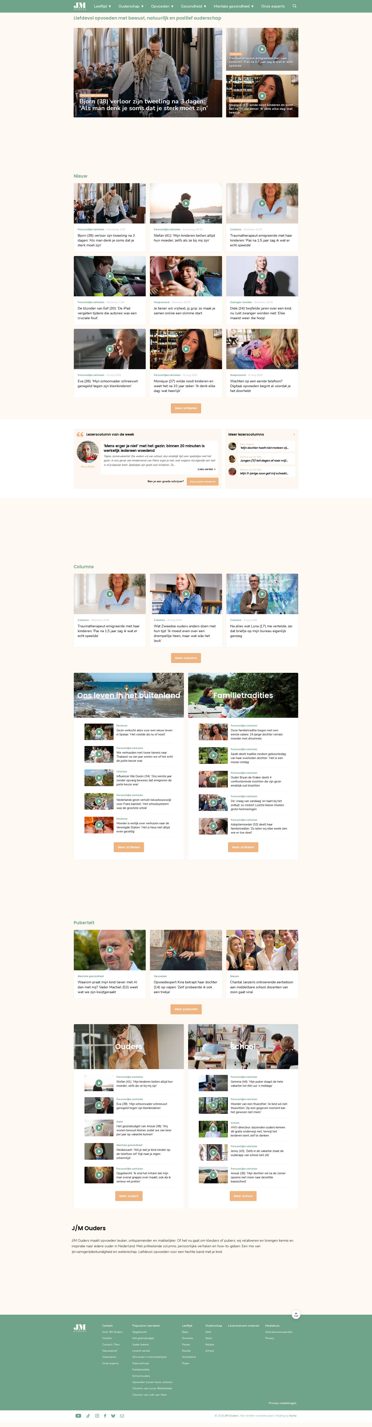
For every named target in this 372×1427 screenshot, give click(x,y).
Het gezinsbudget (143, 1338)
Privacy (269, 1338)
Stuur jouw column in (202, 481)
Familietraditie (141, 1369)
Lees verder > (206, 469)
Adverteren (109, 1357)
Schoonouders (141, 1376)
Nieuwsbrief (109, 1351)
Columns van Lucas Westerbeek (152, 1388)
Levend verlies (141, 1351)
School (209, 1351)
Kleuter (186, 1351)
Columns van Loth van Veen (149, 1395)
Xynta (292, 1416)
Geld (208, 1332)
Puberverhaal (140, 1363)
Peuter (186, 1344)
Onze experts (273, 6)
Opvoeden (160, 6)
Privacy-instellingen (282, 1403)
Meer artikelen (186, 408)
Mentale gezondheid (232, 6)
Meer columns (186, 658)
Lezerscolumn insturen (243, 1326)
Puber (185, 1363)
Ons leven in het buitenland (149, 1357)
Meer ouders (129, 1196)
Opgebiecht (139, 1332)
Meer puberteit (186, 1009)
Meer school (243, 1196)
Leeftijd (100, 6)
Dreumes (187, 1338)
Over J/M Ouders (112, 1332)
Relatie (209, 1344)
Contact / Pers (111, 1344)
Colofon (107, 1338)
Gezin (208, 1338)
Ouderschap (129, 6)
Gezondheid (191, 6)
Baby (185, 1332)
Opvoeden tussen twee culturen (152, 1382)
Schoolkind (189, 1357)
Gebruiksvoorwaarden (279, 1332)
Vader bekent (140, 1344)
